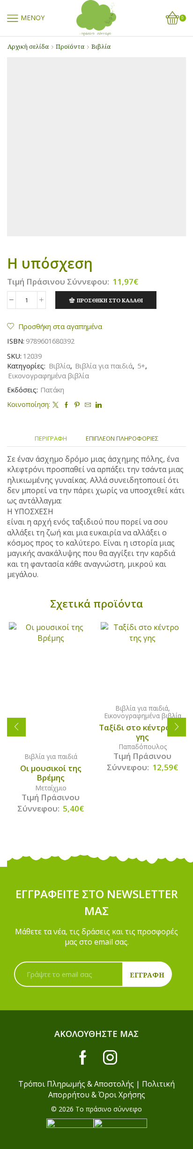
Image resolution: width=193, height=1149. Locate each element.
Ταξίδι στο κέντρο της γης (142, 732)
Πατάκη (52, 389)
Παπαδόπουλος (143, 746)
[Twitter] (55, 405)
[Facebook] (66, 405)
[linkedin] (97, 405)
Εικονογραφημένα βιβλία (48, 375)
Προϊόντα (70, 46)
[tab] (50, 438)
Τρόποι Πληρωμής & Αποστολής (76, 1084)
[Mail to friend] (87, 405)
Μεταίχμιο (51, 787)
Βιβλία (101, 46)
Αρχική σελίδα (28, 46)
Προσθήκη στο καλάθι (110, 300)
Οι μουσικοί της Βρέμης (51, 773)
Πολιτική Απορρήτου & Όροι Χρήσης (111, 1089)
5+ (141, 365)
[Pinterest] (77, 405)
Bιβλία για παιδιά (104, 365)
